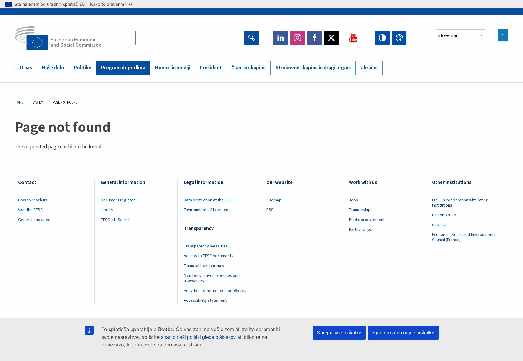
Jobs (353, 200)
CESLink (439, 225)
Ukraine (369, 67)
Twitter (331, 38)
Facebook (314, 38)
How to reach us (32, 200)
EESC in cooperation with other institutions (460, 202)
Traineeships (361, 210)
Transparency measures (206, 246)
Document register (118, 200)
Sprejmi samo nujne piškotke (403, 332)
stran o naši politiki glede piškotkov (198, 337)
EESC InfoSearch (115, 220)
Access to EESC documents (208, 256)
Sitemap (273, 200)
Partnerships (360, 230)
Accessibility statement (205, 300)
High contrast (382, 38)
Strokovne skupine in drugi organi (313, 67)
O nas (26, 67)
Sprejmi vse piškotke (339, 332)
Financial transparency (204, 266)
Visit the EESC (30, 210)
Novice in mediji (172, 67)
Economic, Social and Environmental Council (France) (464, 237)
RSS (270, 210)
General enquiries (34, 220)
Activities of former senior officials (215, 291)
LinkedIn (280, 38)
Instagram (297, 38)
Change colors (399, 38)
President (211, 67)
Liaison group (444, 215)
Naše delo (53, 67)
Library (107, 210)
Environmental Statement (207, 210)
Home (19, 102)
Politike (82, 67)
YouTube (353, 38)
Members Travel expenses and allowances (212, 278)
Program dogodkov (123, 67)
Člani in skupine (248, 67)
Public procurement (367, 220)
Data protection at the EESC (209, 200)
